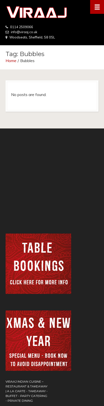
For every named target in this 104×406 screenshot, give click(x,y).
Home (11, 60)
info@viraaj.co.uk (24, 32)
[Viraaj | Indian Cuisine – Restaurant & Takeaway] (52, 12)
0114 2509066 (21, 27)
